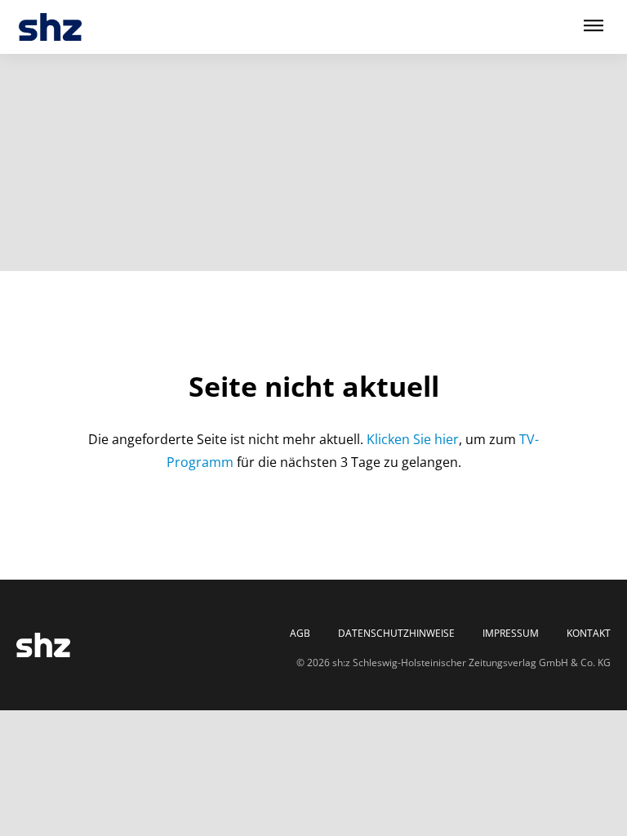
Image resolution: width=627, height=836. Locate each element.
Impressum (510, 633)
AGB (300, 633)
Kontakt (589, 633)
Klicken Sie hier (413, 439)
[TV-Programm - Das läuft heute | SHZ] (50, 27)
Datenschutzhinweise (396, 633)
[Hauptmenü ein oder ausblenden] (593, 26)
